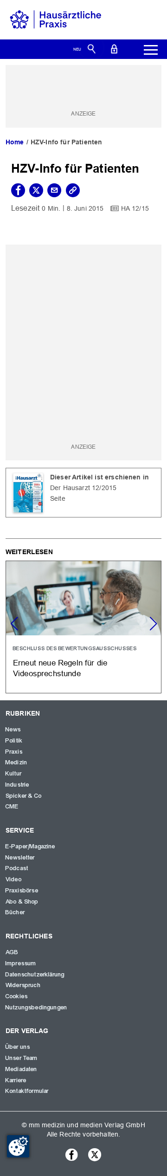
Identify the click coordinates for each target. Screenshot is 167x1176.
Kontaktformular (27, 1091)
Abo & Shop (22, 901)
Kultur (14, 773)
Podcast (17, 868)
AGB (12, 952)
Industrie (17, 784)
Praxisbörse (22, 890)
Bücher (15, 912)
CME (12, 806)
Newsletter (20, 857)
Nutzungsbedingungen (36, 1007)
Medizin (16, 762)
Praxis (14, 752)
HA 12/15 (135, 208)
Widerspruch (23, 985)
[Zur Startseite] (55, 19)
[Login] (114, 48)
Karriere (16, 1080)
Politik (14, 740)
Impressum (21, 963)
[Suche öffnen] (91, 48)
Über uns (18, 1047)
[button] (153, 624)
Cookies (17, 996)
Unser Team (22, 1058)
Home (15, 142)
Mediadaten (22, 1069)
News (13, 729)
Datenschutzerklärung (35, 974)
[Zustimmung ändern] (18, 1146)
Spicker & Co (24, 796)
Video (14, 879)
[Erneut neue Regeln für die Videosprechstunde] (83, 627)
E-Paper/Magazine (31, 846)
